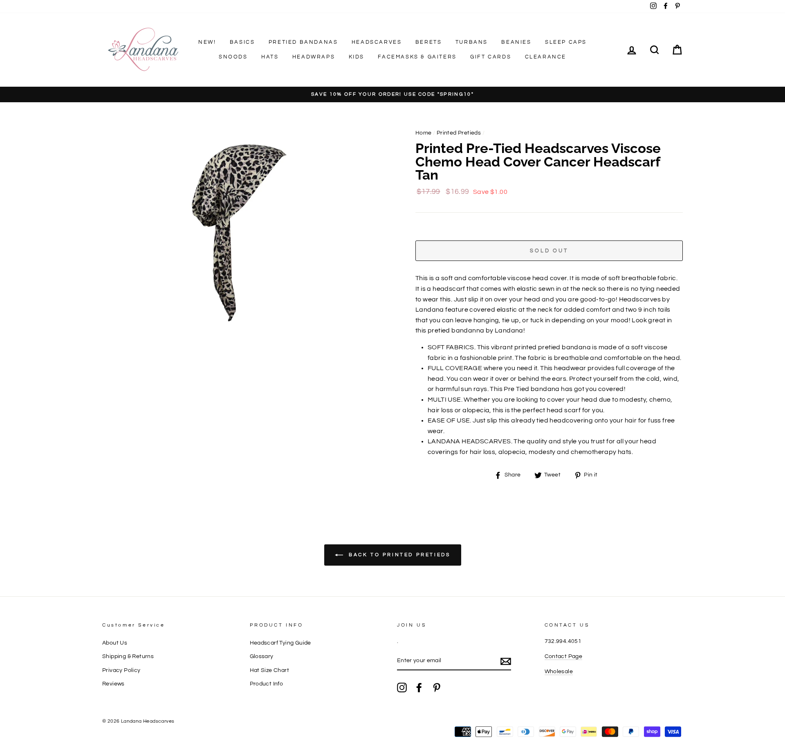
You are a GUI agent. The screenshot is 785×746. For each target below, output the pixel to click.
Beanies (516, 42)
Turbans (471, 42)
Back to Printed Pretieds (398, 554)
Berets (428, 42)
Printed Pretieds (459, 133)
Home (423, 133)
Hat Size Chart (269, 670)
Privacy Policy (121, 670)
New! (207, 42)
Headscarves (377, 42)
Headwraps (313, 57)
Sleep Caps (566, 42)
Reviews (113, 684)
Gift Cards (490, 57)
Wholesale (559, 671)
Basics (242, 42)
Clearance (545, 57)
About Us (114, 643)
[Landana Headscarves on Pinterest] (437, 687)
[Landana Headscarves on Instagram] (402, 687)
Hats (269, 57)
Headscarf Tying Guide (280, 643)
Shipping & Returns (128, 656)
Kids (356, 57)
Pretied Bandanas (303, 42)
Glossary (262, 656)
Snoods (233, 57)
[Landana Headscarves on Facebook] (419, 687)
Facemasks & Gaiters (417, 57)
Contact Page (564, 656)
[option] (392, 95)
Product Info (266, 684)
